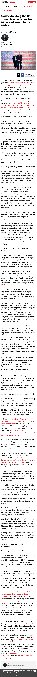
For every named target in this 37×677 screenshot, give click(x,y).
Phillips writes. (7, 285)
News (3, 11)
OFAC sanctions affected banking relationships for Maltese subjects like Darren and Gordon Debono (18, 421)
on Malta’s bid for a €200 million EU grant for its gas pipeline (17, 594)
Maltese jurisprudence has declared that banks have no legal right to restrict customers (18, 460)
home (7, 6)
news (16, 6)
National (10, 11)
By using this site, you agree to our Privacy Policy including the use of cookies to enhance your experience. (18, 673)
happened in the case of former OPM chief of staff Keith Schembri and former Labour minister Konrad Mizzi (17, 105)
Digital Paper (27, 6)
